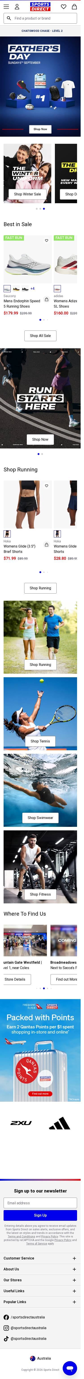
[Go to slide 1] (37, 209)
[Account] (17, 6)
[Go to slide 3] (44, 209)
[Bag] (74, 6)
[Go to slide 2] (40, 209)
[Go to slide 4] (44, 988)
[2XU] (21, 1123)
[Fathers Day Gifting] (40, 87)
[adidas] (59, 1123)
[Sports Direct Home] (40, 6)
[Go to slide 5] (47, 988)
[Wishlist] (63, 6)
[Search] (9, 18)
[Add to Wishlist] (46, 240)
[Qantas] (40, 1050)
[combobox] (40, 18)
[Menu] (6, 6)
